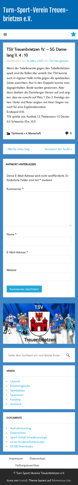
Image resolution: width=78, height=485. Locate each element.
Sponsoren (16, 395)
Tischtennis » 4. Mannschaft (26, 133)
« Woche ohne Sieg (18, 149)
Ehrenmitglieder (20, 386)
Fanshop (15, 399)
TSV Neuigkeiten (59, 61)
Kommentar (15, 189)
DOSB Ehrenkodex (21, 446)
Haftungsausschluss (27, 465)
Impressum (16, 458)
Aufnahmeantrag (20, 428)
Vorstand (15, 404)
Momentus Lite (61, 480)
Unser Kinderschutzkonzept (27, 442)
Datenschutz (18, 433)
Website (11, 270)
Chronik (15, 381)
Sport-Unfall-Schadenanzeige (28, 437)
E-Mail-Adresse (17, 252)
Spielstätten (17, 390)
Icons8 (23, 480)
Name (11, 234)
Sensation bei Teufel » (58, 149)
